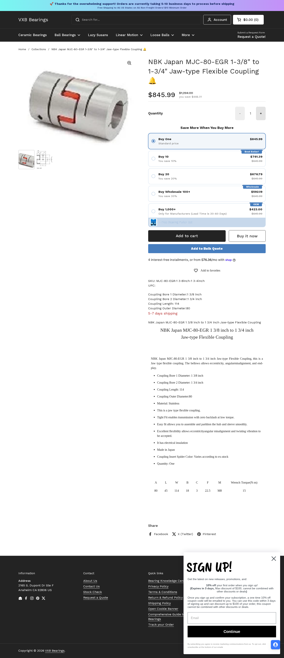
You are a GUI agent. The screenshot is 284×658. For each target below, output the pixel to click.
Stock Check (92, 592)
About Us (90, 581)
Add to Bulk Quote (207, 248)
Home (22, 49)
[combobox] (136, 19)
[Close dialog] (274, 558)
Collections (38, 49)
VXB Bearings (33, 19)
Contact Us (91, 586)
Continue (232, 631)
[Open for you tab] (275, 644)
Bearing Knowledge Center (168, 581)
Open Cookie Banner (163, 609)
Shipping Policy (159, 603)
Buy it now (247, 236)
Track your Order (161, 624)
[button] (248, 20)
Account (220, 20)
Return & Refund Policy (165, 597)
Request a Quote (95, 597)
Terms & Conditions (162, 592)
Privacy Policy (158, 586)
